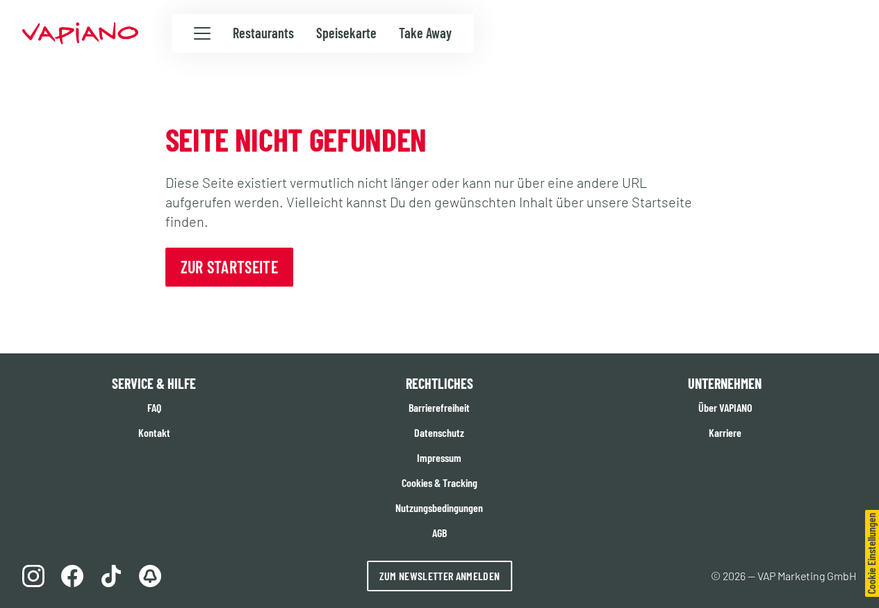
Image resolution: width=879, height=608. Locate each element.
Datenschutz (439, 432)
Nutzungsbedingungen (439, 507)
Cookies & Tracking (439, 482)
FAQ (154, 407)
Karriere (725, 432)
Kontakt (154, 432)
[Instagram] (33, 576)
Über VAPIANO (725, 407)
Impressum (439, 457)
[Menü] (202, 34)
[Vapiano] (80, 33)
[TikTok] (111, 576)
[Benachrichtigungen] (150, 576)
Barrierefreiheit (439, 407)
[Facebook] (72, 576)
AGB (439, 532)
